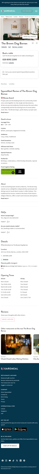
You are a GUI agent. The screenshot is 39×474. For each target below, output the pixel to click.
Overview (4, 84)
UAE (2, 413)
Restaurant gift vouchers (8, 378)
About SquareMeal (6, 392)
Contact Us (4, 394)
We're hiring (4, 397)
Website (4, 47)
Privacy (3, 401)
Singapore (4, 411)
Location (11, 84)
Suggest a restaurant (7, 385)
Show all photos (29, 37)
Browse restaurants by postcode (10, 380)
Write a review (7, 319)
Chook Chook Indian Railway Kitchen (14, 359)
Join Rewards (27, 11)
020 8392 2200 (7, 256)
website (11, 63)
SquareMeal (8, 11)
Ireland (3, 409)
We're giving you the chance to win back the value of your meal (19, 3)
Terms (2, 399)
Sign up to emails (10, 446)
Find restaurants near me (8, 383)
